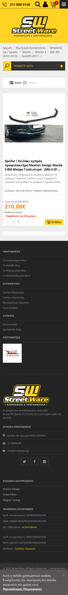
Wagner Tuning (11, 500)
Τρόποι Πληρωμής (13, 292)
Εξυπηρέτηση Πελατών (16, 302)
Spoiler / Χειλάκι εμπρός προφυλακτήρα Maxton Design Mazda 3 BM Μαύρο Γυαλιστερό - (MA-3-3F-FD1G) (34, 165)
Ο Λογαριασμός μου (14, 260)
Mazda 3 (40, 52)
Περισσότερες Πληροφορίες (22, 589)
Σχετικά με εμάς (12, 329)
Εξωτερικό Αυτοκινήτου (31, 48)
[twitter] (24, 461)
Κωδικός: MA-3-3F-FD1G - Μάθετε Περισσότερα (31, 190)
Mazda (26, 52)
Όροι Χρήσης (10, 307)
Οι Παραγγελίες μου (14, 270)
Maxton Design (11, 489)
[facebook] (34, 461)
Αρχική (7, 48)
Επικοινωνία (10, 324)
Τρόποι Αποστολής (13, 297)
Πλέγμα (32, 82)
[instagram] (44, 461)
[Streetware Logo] (34, 26)
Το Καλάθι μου (11, 265)
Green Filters (10, 494)
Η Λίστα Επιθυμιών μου (16, 275)
